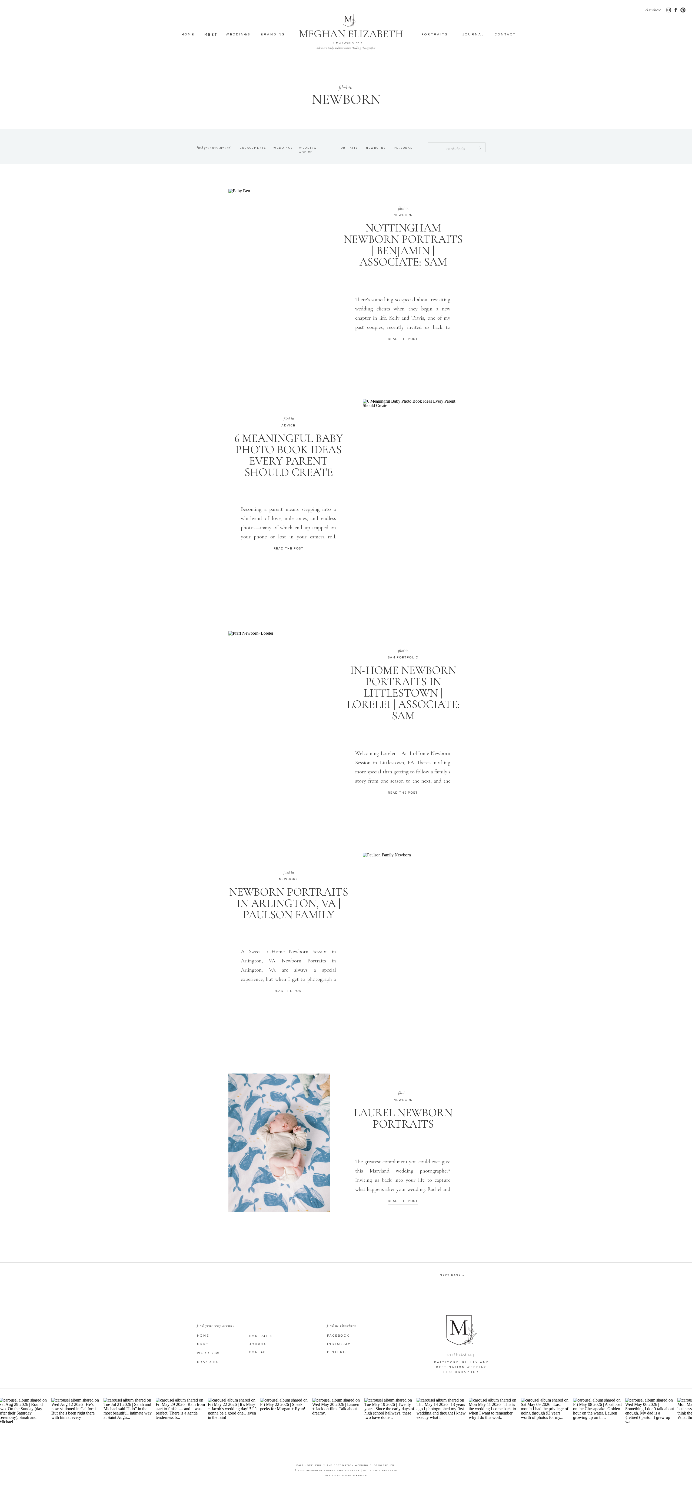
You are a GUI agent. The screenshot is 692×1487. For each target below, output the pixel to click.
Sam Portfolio (403, 657)
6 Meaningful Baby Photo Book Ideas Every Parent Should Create (288, 455)
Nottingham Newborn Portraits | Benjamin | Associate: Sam (403, 245)
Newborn (403, 215)
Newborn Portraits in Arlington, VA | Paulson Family (288, 903)
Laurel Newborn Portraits (403, 1118)
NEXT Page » (452, 1275)
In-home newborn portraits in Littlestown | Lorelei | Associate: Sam (403, 693)
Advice (288, 425)
